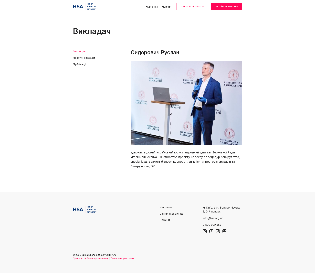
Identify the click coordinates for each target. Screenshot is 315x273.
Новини (166, 6)
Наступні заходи (84, 57)
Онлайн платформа (226, 6)
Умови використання (122, 258)
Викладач (79, 51)
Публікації (79, 64)
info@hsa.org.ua (213, 218)
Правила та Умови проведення (90, 258)
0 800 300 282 (212, 224)
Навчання (152, 6)
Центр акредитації (192, 6)
